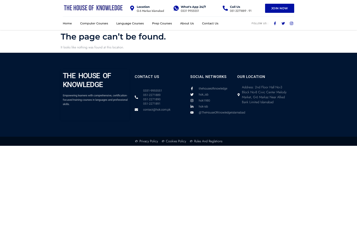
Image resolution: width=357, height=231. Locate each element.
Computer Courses (94, 23)
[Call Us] (225, 8)
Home (67, 23)
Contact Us (210, 23)
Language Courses (130, 23)
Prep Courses (162, 23)
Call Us (235, 7)
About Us (187, 23)
